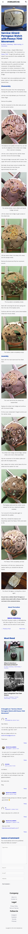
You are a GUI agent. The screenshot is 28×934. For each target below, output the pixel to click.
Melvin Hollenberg (11, 747)
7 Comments (14, 698)
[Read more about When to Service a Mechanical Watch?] (14, 651)
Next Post (23, 628)
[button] (26, 2)
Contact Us (14, 899)
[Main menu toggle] (3, 2)
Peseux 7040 (4, 54)
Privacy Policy (14, 906)
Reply (25, 743)
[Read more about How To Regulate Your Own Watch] (14, 681)
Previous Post (6, 628)
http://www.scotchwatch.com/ (10, 828)
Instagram (14, 915)
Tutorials (16, 697)
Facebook (14, 917)
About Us (14, 897)
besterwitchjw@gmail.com (8, 735)
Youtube (14, 919)
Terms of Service (14, 908)
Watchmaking (17, 44)
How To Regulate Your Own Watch (13, 694)
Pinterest (14, 921)
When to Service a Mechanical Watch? (11, 664)
